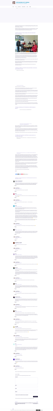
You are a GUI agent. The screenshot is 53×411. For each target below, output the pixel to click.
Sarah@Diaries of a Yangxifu (18, 242)
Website (16, 391)
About (13, 6)
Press (16, 6)
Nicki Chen (16, 267)
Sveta (16, 193)
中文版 (30, 6)
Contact (27, 6)
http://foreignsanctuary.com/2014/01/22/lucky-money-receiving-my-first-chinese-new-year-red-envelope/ (25, 184)
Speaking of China (22, 2)
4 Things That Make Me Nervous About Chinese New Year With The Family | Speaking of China (26, 371)
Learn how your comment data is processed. (29, 398)
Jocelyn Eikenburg (17, 223)
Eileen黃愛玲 (16, 326)
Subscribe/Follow (23, 6)
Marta (16, 283)
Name (16, 385)
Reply (15, 185)
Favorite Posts (19, 6)
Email (16, 388)
